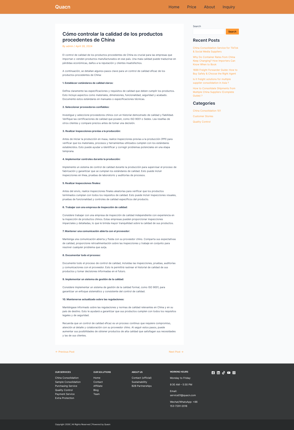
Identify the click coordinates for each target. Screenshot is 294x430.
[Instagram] (234, 372)
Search (197, 26)
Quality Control (202, 121)
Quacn (62, 7)
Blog (96, 390)
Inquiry (229, 7)
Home (174, 7)
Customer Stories (203, 116)
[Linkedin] (218, 372)
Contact (98, 381)
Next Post (176, 351)
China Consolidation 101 (207, 110)
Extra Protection (64, 398)
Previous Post (64, 351)
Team (96, 394)
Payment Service (65, 394)
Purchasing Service (66, 385)
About (209, 7)
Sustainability (139, 381)
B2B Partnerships (142, 385)
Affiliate (97, 385)
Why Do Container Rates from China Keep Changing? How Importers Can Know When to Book (214, 60)
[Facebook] (213, 372)
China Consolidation (67, 377)
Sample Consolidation (68, 381)
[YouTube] (228, 372)
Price (191, 7)
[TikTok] (223, 372)
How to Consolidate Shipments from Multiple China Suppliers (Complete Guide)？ (214, 92)
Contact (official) (142, 377)
